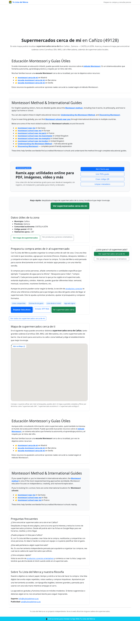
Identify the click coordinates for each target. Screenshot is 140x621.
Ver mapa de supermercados (25, 238)
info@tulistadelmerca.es (29, 598)
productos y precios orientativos (40, 558)
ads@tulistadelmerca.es (31, 601)
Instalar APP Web (42, 309)
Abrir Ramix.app (102, 169)
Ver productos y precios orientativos (57, 237)
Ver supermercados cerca (63, 309)
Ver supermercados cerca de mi (70, 205)
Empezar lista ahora (22, 309)
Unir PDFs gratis (102, 174)
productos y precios (74, 288)
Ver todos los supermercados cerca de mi (27, 318)
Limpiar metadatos (102, 184)
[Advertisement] (70, 22)
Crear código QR (102, 179)
